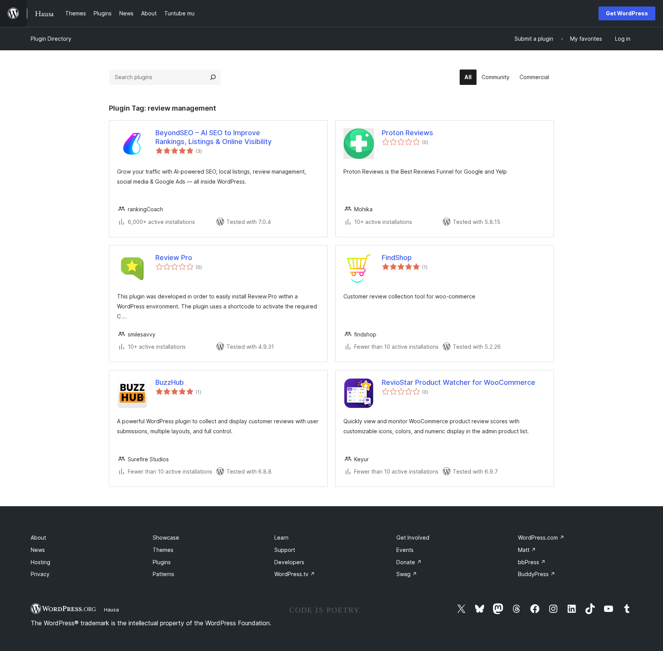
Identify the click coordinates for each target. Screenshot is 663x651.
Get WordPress (627, 13)
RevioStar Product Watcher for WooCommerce (458, 382)
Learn (281, 537)
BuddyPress (536, 574)
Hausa (111, 609)
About (38, 537)
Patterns (163, 574)
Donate (409, 562)
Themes (163, 550)
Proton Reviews (407, 133)
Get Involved (412, 537)
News (38, 550)
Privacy (40, 574)
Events (405, 550)
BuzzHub (169, 382)
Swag (406, 574)
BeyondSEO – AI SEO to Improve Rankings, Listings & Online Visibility (213, 137)
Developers (289, 562)
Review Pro (173, 257)
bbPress (532, 562)
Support (284, 550)
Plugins (162, 562)
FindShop (397, 257)
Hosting (40, 562)
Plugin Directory (51, 38)
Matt (527, 550)
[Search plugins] (213, 77)
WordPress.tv (294, 574)
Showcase (166, 537)
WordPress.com (541, 537)
